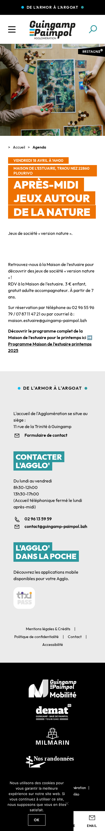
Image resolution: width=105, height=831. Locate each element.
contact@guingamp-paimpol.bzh (55, 526)
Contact (75, 636)
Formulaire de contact (45, 435)
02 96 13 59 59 (38, 518)
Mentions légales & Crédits (48, 628)
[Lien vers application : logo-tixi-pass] (24, 598)
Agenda (39, 147)
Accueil (19, 147)
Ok (37, 820)
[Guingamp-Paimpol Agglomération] (52, 29)
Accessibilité (52, 644)
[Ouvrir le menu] (12, 29)
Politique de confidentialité (36, 636)
